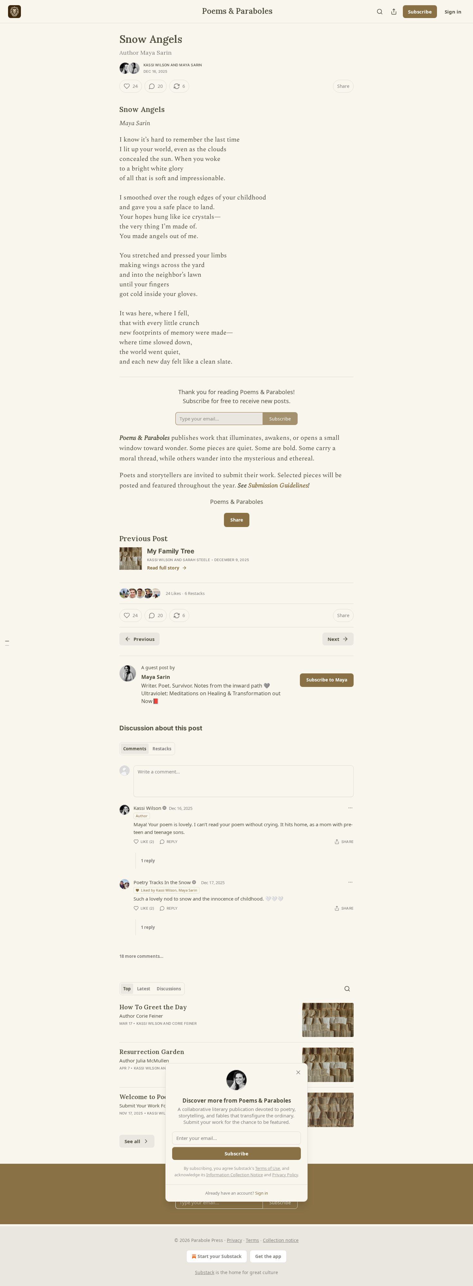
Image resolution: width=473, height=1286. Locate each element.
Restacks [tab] (162, 749)
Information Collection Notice (234, 1175)
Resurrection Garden (151, 1052)
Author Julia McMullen (144, 1060)
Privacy (234, 1240)
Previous (144, 639)
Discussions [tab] (169, 989)
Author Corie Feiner (141, 1016)
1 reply (148, 861)
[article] (236, 1020)
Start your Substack (220, 1256)
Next (333, 639)
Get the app (268, 1256)
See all (132, 1141)
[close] (298, 1072)
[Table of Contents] (7, 643)
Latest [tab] (143, 989)
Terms (252, 1240)
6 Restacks (195, 593)
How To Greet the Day (153, 1007)
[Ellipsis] (350, 808)
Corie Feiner (184, 1023)
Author (142, 815)
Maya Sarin (190, 65)
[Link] (110, 109)
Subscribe (420, 11)
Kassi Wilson (156, 65)
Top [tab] (127, 989)
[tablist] (147, 748)
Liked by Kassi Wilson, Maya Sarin (169, 890)
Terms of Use (267, 1168)
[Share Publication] (393, 11)
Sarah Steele (196, 560)
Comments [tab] (134, 749)
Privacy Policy (285, 1175)
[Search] (379, 11)
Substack (204, 1272)
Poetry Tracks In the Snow (162, 882)
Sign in (453, 11)
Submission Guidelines (278, 485)
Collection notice (281, 1240)
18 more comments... (141, 956)
